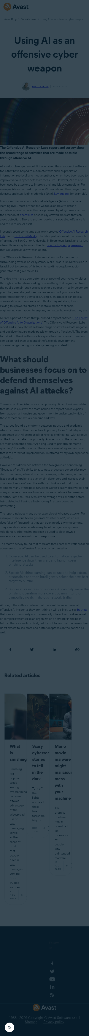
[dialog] (44, 518)
